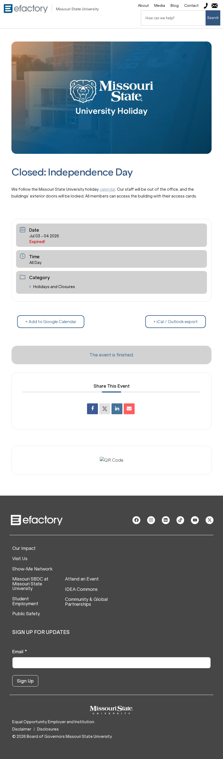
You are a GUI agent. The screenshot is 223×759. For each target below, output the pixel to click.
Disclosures (48, 729)
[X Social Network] (104, 408)
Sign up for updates (41, 632)
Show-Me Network (32, 569)
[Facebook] (136, 520)
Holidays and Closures (54, 286)
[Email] (129, 408)
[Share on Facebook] (92, 408)
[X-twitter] (209, 520)
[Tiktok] (180, 520)
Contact (191, 5)
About (143, 5)
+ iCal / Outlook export (175, 321)
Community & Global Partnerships (86, 602)
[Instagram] (151, 520)
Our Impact (24, 548)
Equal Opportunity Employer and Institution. (53, 721)
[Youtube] (195, 520)
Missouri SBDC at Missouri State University (30, 584)
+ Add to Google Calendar (50, 321)
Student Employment (25, 601)
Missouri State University (77, 9)
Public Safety (26, 613)
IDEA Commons (81, 589)
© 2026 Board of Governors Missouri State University (62, 736)
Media (159, 5)
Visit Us (19, 558)
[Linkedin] (117, 408)
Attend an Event (82, 579)
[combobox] (173, 17)
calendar (107, 189)
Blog (175, 5)
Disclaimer (21, 729)
